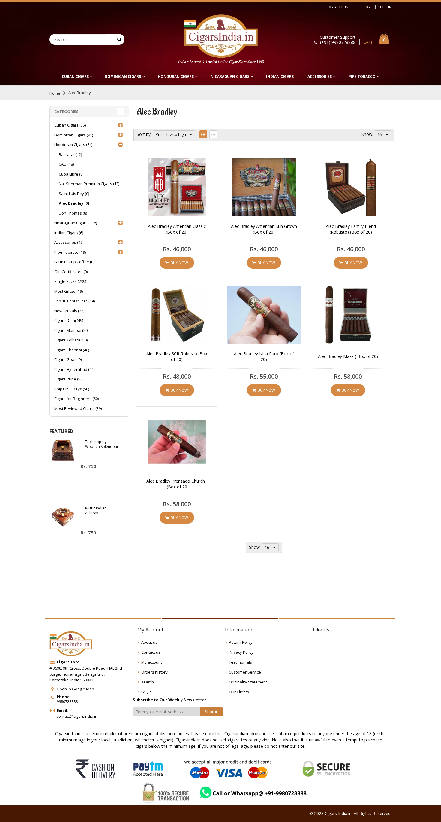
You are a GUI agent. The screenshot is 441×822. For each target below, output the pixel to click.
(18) (66, 164)
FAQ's (146, 692)
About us (149, 642)
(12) (70, 154)
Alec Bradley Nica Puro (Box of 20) (264, 356)
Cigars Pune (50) (68, 379)
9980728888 (67, 701)
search (147, 682)
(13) (89, 183)
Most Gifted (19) (68, 291)
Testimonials (240, 662)
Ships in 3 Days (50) (71, 389)
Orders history (154, 672)
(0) (74, 193)
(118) (75, 222)
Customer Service (245, 672)
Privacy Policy (241, 652)
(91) (73, 135)
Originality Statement (248, 682)
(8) (71, 174)
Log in (386, 7)
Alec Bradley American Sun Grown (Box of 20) (264, 229)
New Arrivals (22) (69, 310)
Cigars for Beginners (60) (76, 398)
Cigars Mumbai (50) (71, 330)
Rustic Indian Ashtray (95, 510)
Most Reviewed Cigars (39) (78, 408)
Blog (365, 7)
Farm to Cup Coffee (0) (74, 261)
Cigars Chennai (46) (71, 350)
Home (55, 93)
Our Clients (239, 692)
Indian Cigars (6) (68, 232)
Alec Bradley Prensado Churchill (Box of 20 (177, 484)
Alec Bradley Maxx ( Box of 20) (348, 356)
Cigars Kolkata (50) (71, 340)
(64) (73, 144)
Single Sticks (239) (70, 281)
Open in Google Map (75, 689)
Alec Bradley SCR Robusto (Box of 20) (176, 356)
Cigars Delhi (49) (68, 320)
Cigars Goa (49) (68, 359)
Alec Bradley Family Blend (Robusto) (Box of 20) (351, 229)
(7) (74, 203)
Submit (211, 711)
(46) (68, 242)
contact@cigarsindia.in (77, 716)
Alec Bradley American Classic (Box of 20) (177, 229)
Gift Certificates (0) (71, 271)
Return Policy (241, 642)
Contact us (150, 652)
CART (368, 42)
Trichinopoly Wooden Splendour (101, 444)
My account (151, 662)
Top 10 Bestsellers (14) (74, 301)
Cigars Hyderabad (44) (74, 369)
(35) (70, 125)
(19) (70, 252)
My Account (339, 7)
